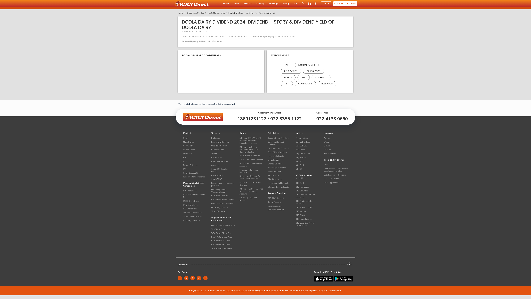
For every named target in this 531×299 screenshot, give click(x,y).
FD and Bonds (189, 150)
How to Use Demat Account (251, 159)
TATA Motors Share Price (221, 248)
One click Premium (219, 146)
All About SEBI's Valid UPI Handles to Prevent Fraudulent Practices (250, 140)
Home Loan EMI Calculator (279, 183)
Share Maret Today (195, 13)
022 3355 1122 (286, 118)
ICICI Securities (302, 191)
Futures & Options (190, 165)
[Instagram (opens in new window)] (186, 278)
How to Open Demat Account (248, 199)
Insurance (187, 153)
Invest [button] (226, 3)
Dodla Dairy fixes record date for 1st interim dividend (251, 13)
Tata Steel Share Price (192, 216)
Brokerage (215, 138)
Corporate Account (276, 210)
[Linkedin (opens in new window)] (199, 278)
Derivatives (313, 71)
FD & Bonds (290, 71)
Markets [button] (248, 3)
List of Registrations (219, 207)
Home (180, 13)
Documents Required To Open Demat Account (250, 177)
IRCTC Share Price (191, 201)
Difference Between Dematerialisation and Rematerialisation (249, 149)
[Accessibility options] (316, 4)
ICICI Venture (301, 211)
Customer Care (217, 150)
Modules (327, 150)
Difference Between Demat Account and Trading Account (251, 191)
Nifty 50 (299, 169)
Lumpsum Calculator (276, 156)
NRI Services (216, 157)
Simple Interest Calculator (278, 138)
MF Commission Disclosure (222, 203)
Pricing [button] (286, 3)
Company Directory (191, 220)
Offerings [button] (273, 3)
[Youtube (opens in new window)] (205, 278)
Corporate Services (219, 161)
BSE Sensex (301, 150)
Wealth (214, 153)
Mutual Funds (306, 65)
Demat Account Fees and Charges (250, 183)
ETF (303, 77)
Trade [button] (236, 3)
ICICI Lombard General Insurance (305, 196)
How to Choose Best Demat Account (251, 164)
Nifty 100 (299, 161)
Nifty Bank (300, 165)
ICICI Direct (300, 215)
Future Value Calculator (277, 152)
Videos (327, 146)
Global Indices (302, 138)
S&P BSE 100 (301, 146)
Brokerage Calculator (277, 168)
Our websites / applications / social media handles (336, 169)
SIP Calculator (273, 175)
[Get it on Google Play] (343, 279)
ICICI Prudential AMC (304, 207)
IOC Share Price (190, 209)
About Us (215, 165)
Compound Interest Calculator (276, 143)
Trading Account (274, 206)
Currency (321, 77)
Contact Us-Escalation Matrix (220, 170)
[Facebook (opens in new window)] (180, 278)
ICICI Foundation (302, 187)
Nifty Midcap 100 (303, 153)
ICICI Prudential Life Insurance (304, 202)
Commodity (305, 83)
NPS (287, 83)
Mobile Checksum (331, 179)
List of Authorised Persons (335, 175)
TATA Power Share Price (221, 233)
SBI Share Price (190, 191)
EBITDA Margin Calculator (278, 148)
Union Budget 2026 (191, 173)
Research (327, 83)
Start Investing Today (345, 4)
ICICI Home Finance (304, 219)
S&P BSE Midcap (303, 142)
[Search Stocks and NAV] (303, 4)
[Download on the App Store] (323, 279)
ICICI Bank (300, 183)
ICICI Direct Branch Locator (222, 200)
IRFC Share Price (190, 205)
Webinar (327, 142)
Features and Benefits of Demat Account (250, 171)
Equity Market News (216, 13)
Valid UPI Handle (218, 211)
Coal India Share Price (220, 241)
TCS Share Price (218, 229)
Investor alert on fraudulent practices (222, 184)
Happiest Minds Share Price (223, 225)
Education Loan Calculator (279, 187)
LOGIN (326, 4)
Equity (288, 77)
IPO (287, 65)
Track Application (331, 182)
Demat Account (274, 202)
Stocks (186, 138)
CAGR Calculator (275, 179)
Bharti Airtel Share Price (221, 237)
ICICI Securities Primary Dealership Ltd (305, 224)
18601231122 (252, 118)
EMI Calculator (273, 160)
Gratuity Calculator (275, 164)
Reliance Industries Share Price (194, 196)
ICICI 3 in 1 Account (276, 198)
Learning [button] (260, 3)
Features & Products (219, 196)
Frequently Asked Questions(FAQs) (218, 190)
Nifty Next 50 (301, 157)
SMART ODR (216, 179)
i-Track (327, 165)
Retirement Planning (220, 142)
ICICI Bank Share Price (220, 244)
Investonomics (330, 153)
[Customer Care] (309, 4)
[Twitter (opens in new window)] (192, 278)
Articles (327, 138)
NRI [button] (295, 3)
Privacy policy (217, 175)
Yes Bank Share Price (192, 213)
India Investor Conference (194, 177)
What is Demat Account (250, 156)
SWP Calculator (274, 171)
